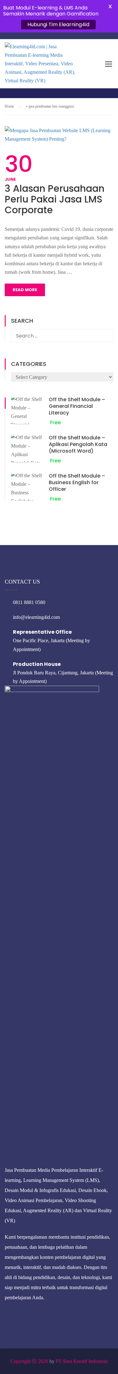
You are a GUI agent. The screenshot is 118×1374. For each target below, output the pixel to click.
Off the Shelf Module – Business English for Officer (77, 482)
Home (9, 106)
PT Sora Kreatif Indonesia (82, 1361)
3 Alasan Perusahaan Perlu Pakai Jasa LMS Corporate (54, 199)
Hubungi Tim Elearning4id (58, 24)
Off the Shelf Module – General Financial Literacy (77, 406)
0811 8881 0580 (29, 602)
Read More (25, 290)
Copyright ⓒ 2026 (29, 1361)
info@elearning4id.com (36, 617)
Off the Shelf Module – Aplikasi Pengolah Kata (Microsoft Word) (78, 444)
